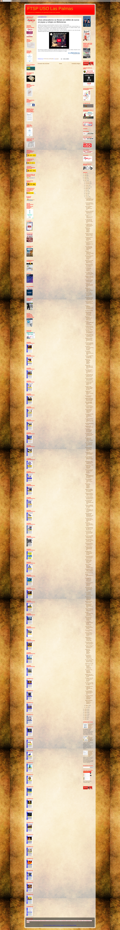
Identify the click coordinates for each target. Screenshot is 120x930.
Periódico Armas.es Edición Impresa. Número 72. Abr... (89, 234)
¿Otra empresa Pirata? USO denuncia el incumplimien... (88, 314)
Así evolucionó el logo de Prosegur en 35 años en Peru (90, 739)
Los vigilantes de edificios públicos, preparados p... (89, 225)
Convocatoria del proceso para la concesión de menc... (88, 589)
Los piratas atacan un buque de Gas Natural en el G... (89, 497)
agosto (87, 188)
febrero (87, 705)
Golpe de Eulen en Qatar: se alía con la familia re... (89, 609)
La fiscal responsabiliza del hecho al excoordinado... (89, 323)
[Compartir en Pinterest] (68, 58)
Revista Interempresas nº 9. (89, 575)
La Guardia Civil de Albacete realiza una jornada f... (89, 280)
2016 (85, 709)
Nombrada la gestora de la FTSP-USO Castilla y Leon (88, 657)
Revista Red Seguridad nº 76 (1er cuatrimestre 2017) (89, 367)
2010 (85, 719)
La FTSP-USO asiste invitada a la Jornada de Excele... (89, 294)
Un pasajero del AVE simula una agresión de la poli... (89, 416)
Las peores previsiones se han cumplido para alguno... (88, 430)
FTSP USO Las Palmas (50, 8)
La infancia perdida (89, 310)
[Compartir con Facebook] (67, 58)
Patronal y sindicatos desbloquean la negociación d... (89, 212)
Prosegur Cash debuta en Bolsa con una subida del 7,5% (89, 388)
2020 (85, 175)
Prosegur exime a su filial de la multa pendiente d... (89, 646)
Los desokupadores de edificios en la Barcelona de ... (89, 528)
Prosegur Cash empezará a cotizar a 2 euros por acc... (89, 440)
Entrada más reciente (43, 63)
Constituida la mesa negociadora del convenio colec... (89, 298)
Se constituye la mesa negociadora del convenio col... (89, 216)
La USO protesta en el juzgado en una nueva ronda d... (89, 335)
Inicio (60, 63)
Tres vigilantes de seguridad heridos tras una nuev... (89, 273)
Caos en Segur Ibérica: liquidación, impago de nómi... (89, 566)
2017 (85, 180)
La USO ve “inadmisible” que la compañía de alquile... (89, 510)
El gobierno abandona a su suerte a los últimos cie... (88, 318)
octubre (87, 185)
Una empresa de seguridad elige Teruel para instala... (88, 248)
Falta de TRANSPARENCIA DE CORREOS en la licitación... (89, 476)
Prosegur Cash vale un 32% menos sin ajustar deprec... (89, 680)
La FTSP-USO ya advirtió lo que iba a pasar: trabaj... (89, 406)
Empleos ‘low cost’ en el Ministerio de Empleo (89, 675)
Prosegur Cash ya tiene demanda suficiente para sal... (88, 548)
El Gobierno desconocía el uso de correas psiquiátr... (89, 348)
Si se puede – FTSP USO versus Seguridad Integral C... (89, 467)
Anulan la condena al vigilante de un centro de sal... (89, 544)
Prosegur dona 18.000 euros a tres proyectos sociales (88, 553)
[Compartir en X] (66, 58)
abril (86, 195)
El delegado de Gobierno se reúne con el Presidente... (88, 580)
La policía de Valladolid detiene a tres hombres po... (89, 454)
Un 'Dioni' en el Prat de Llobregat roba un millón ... (89, 683)
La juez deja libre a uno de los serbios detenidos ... (89, 203)
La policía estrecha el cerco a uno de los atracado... (89, 327)
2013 (85, 714)
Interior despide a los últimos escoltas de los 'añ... (88, 208)
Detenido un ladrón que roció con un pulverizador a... (89, 265)
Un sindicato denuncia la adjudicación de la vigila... (89, 353)
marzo (87, 196)
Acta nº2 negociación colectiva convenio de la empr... (89, 253)
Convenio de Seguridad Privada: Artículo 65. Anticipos (90, 726)
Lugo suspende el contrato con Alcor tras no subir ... (89, 540)
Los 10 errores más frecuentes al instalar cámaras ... (89, 303)
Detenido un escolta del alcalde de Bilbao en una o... (89, 261)
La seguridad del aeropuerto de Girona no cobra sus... (89, 221)
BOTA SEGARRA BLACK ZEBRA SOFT (88, 403)
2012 (85, 715)
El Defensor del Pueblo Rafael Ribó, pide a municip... (88, 561)
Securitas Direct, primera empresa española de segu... (89, 520)
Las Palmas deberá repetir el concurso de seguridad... (89, 697)
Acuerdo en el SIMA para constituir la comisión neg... (89, 536)
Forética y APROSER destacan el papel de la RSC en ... (89, 307)
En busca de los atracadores (88, 396)
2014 (85, 712)
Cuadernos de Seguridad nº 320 (89, 427)
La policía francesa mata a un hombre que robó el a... (89, 420)
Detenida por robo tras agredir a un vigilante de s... (89, 462)
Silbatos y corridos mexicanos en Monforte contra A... (88, 340)
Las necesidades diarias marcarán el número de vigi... (89, 693)
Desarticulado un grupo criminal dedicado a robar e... (89, 458)
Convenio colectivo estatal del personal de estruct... (89, 239)
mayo (87, 193)
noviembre (88, 183)
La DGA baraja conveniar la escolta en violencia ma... (88, 269)
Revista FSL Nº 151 (89, 572)
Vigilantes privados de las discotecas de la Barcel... (89, 490)
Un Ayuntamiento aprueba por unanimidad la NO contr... (89, 502)
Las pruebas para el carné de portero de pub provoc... (89, 557)
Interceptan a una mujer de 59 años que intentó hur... (89, 643)
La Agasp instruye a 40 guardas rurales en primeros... (89, 584)
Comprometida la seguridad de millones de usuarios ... (88, 411)
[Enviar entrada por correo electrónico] (61, 58)
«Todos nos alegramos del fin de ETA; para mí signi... (89, 285)
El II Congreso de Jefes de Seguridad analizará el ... (88, 671)
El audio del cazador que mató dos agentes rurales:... (89, 660)
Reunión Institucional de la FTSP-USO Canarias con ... (89, 614)
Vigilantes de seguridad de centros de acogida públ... (88, 639)
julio (86, 190)
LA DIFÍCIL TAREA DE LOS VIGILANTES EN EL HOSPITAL (89, 331)
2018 (85, 178)
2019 (85, 177)
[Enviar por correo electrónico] (63, 58)
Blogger (74, 925)
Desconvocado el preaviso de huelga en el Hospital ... (88, 619)
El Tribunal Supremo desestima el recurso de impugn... (89, 257)
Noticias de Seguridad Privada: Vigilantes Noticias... (87, 229)
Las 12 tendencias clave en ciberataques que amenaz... (89, 243)
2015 (85, 710)
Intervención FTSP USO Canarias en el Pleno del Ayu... (89, 570)
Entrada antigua (76, 63)
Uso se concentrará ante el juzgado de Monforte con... (89, 379)
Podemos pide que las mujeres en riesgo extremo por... (89, 444)
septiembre (88, 186)
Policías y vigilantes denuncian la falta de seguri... (89, 506)
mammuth (62, 925)
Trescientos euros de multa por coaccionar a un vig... (88, 371)
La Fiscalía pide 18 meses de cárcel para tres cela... (89, 375)
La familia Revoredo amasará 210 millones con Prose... (89, 383)
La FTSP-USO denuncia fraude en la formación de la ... (89, 533)
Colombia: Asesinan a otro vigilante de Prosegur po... (89, 343)
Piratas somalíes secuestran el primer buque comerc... (88, 449)
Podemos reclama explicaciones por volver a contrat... (89, 494)
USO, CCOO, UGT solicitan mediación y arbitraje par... (89, 667)
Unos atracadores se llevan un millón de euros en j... (88, 481)
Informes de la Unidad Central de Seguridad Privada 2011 (90, 754)
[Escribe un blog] (64, 58)
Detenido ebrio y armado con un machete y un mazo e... (88, 634)
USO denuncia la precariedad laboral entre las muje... (89, 606)
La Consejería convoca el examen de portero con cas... (89, 594)
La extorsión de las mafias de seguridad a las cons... (89, 688)
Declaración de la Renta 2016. (88, 602)
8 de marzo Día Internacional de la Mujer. (89, 627)
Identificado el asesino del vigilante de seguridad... (88, 598)
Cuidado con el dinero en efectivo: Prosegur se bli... (89, 393)
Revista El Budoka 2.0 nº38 (88, 631)
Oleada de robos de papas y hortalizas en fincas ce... (89, 277)
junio (87, 191)
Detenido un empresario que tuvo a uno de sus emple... (89, 524)
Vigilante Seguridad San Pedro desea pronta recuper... (89, 399)
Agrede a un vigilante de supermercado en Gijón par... (89, 290)
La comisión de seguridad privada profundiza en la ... (89, 200)
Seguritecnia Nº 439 (89, 663)
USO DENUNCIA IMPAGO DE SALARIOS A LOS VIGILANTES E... (89, 515)
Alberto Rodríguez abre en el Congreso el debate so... (88, 702)
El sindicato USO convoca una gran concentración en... (89, 435)
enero (87, 707)
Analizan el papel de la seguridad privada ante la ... (89, 356)
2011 (85, 717)
